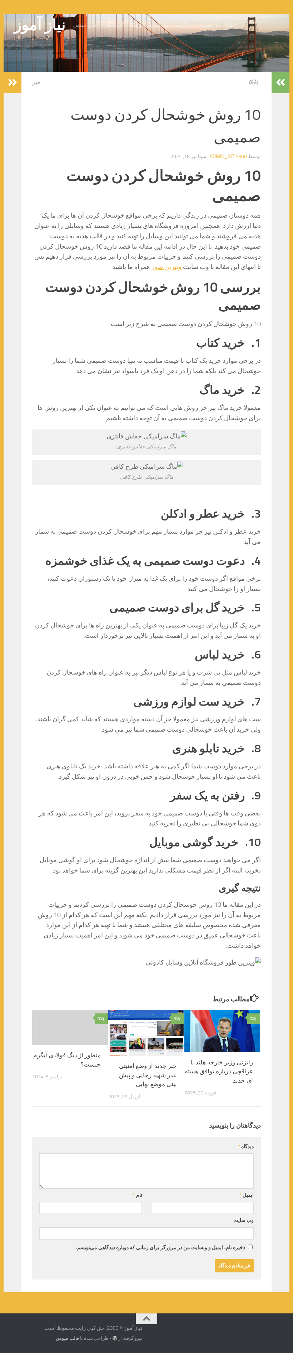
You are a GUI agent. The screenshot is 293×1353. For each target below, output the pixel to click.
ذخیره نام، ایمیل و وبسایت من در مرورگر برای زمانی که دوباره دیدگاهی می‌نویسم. (160, 1248)
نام (137, 1195)
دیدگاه (246, 1147)
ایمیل (246, 1195)
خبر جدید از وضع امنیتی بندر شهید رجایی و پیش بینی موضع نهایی (148, 1075)
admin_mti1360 (228, 156)
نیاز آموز (40, 25)
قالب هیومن (67, 1338)
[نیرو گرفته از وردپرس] (115, 1338)
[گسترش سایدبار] (12, 82)
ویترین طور (167, 267)
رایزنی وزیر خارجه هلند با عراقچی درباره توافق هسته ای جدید (219, 1071)
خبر (36, 82)
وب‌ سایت (243, 1220)
